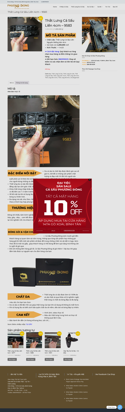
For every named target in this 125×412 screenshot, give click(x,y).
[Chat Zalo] (119, 407)
